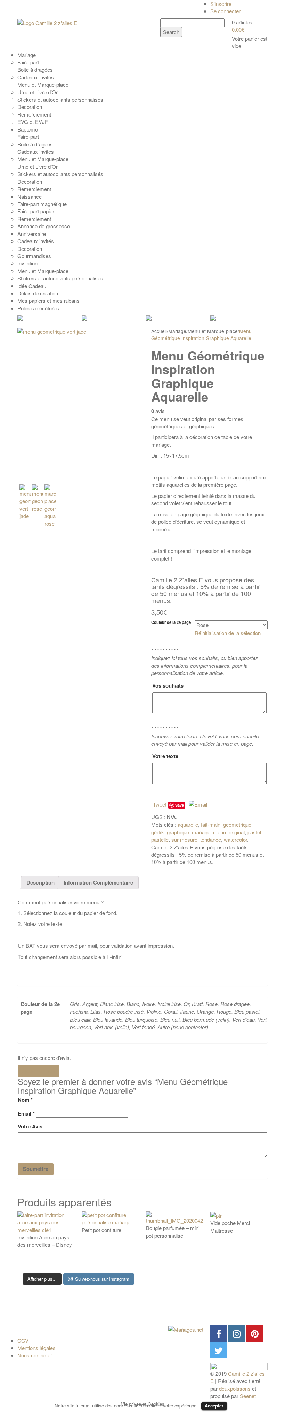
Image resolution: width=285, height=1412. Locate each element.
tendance (210, 839)
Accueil (159, 330)
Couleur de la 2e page (171, 622)
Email (26, 1113)
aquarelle (188, 824)
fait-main (210, 824)
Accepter (214, 1405)
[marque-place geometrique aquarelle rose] (50, 505)
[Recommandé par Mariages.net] (185, 1328)
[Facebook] (218, 1333)
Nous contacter (34, 1355)
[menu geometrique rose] (37, 498)
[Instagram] (236, 1333)
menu (219, 832)
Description (40, 882)
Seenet (248, 1395)
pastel (254, 832)
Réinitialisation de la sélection (228, 632)
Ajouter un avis (38, 1071)
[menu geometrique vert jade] (78, 403)
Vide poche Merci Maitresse (230, 1226)
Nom (25, 1099)
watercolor (235, 839)
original (237, 832)
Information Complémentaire (98, 882)
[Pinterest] (254, 1333)
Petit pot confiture (101, 1229)
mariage (201, 832)
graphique (178, 832)
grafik (157, 832)
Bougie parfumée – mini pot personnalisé (173, 1231)
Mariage (177, 330)
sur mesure (184, 839)
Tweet (159, 804)
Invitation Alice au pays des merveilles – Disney (44, 1240)
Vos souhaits (168, 685)
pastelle (160, 839)
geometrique (237, 824)
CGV (22, 1340)
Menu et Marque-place (213, 330)
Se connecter (225, 11)
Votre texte (165, 756)
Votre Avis (30, 1126)
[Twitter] (218, 1350)
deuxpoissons (235, 1388)
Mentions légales (36, 1347)
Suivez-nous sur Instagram (102, 1279)
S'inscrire (220, 3)
